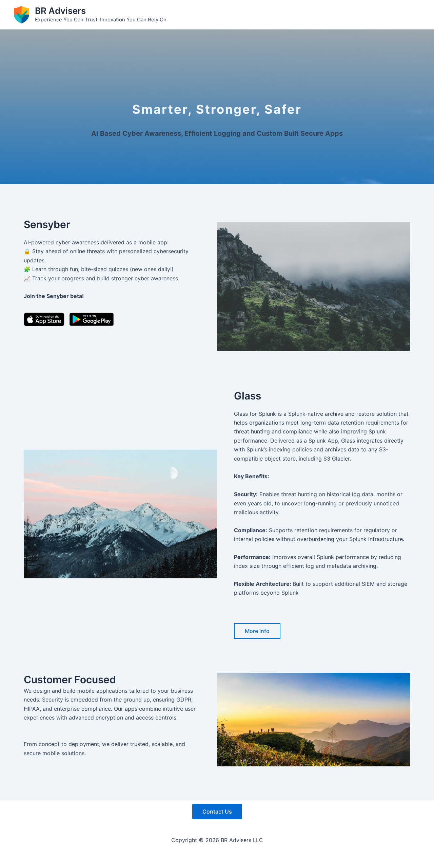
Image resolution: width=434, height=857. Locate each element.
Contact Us (217, 811)
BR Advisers (60, 10)
